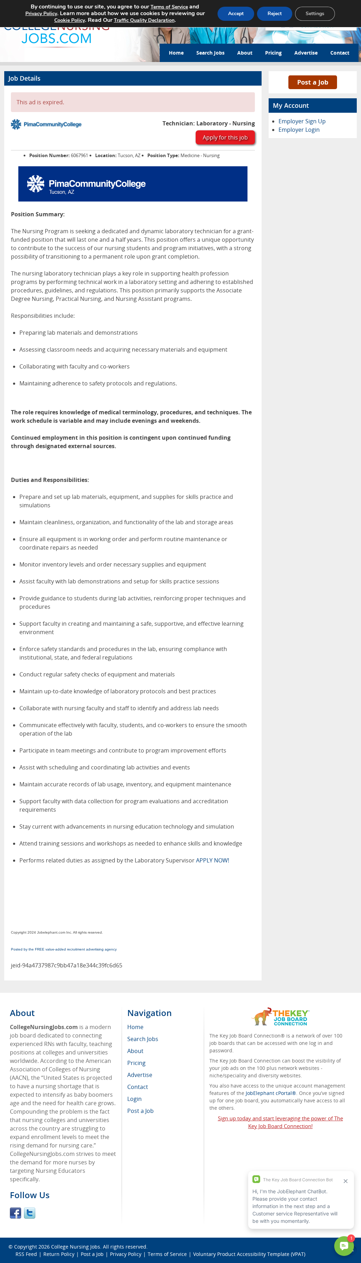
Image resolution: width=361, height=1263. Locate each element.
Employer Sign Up (302, 121)
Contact (339, 52)
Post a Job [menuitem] (140, 1111)
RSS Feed (26, 1254)
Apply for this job (225, 137)
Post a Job (312, 82)
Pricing (273, 52)
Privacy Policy (125, 1254)
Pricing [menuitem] (136, 1063)
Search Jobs (210, 52)
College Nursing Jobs (75, 1246)
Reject (275, 13)
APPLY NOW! (212, 860)
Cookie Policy (69, 20)
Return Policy (58, 1254)
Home (176, 52)
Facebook (15, 1213)
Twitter (29, 1213)
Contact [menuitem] (137, 1087)
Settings (315, 13)
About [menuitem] (135, 1051)
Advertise (306, 52)
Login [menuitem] (134, 1099)
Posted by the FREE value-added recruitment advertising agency (64, 949)
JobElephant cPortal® (271, 1093)
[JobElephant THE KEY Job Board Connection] (280, 1010)
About (244, 52)
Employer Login (299, 130)
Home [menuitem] (135, 1027)
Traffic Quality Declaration (144, 20)
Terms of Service (167, 1254)
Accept (236, 13)
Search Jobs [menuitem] (142, 1039)
